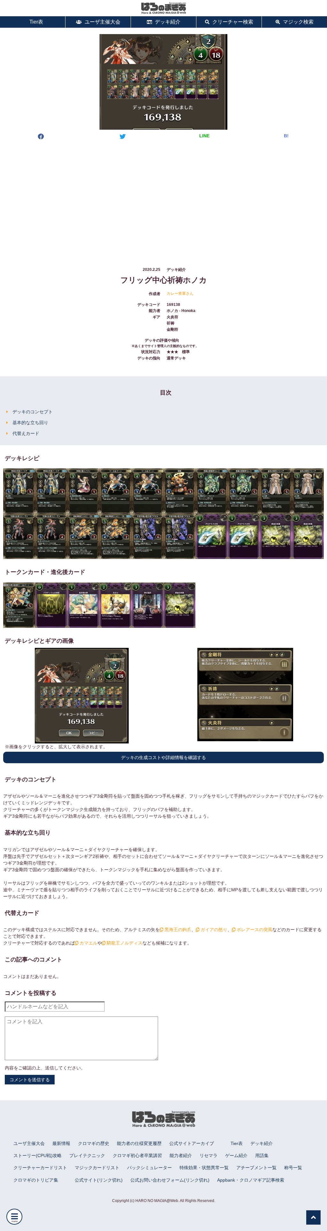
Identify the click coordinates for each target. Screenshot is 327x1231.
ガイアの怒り (213, 929)
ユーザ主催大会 (101, 22)
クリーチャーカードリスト (40, 1167)
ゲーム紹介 (236, 1155)
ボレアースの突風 (253, 929)
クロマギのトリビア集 (35, 1180)
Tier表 (35, 22)
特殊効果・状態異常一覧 (204, 1167)
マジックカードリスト (97, 1167)
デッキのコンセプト (32, 411)
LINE (204, 135)
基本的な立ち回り (30, 422)
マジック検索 (298, 22)
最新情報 (61, 1143)
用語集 (262, 1155)
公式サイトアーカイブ (191, 1143)
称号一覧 (293, 1167)
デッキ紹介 (167, 22)
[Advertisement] (163, 197)
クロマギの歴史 (93, 1143)
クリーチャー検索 (232, 22)
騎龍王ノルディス (123, 942)
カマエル (87, 942)
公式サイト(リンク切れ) (99, 1180)
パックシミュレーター (149, 1167)
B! (286, 135)
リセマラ (208, 1155)
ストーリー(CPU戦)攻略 (37, 1155)
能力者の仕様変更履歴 (139, 1143)
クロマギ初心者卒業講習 (137, 1155)
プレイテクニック (87, 1155)
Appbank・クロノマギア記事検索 (250, 1180)
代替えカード (25, 433)
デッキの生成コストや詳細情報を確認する (163, 757)
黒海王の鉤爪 (177, 929)
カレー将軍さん (180, 293)
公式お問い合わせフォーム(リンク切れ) (169, 1180)
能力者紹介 (181, 1155)
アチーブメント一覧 (256, 1167)
